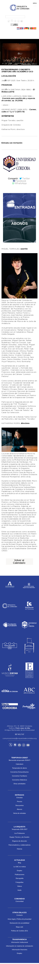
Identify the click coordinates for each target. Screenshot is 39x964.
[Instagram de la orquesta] (18, 21)
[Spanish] (35, 28)
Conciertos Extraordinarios (19, 772)
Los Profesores (19, 833)
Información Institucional (19, 942)
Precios (19, 801)
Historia (19, 849)
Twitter (26, 179)
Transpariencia (19, 939)
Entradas (19, 797)
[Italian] (29, 28)
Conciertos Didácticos (19, 780)
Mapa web (19, 927)
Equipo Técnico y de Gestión (19, 837)
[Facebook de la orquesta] (15, 21)
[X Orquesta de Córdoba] (10, 745)
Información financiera (19, 949)
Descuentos (19, 805)
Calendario (19, 764)
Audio (19, 890)
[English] (21, 28)
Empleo (19, 870)
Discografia (19, 878)
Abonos (19, 809)
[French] (23, 28)
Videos (19, 886)
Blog (19, 863)
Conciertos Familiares (19, 776)
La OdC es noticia (19, 866)
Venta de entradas (19, 813)
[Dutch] (18, 28)
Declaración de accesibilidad (19, 923)
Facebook (21, 181)
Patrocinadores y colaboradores (19, 845)
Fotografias (19, 882)
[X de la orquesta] (12, 21)
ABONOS (19, 223)
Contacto (19, 915)
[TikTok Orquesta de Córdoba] (15, 745)
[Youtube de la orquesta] (22, 21)
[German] (26, 28)
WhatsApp (21, 183)
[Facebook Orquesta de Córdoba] (19, 745)
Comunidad (20, 901)
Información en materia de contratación (19, 946)
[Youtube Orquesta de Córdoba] (28, 745)
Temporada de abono (19, 768)
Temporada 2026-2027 (19, 829)
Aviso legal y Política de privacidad (19, 919)
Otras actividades (19, 784)
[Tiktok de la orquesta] (8, 21)
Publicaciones (19, 874)
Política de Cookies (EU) (19, 931)
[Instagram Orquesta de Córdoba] (24, 745)
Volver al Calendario (19, 561)
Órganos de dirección (19, 841)
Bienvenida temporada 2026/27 (19, 760)
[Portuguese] (32, 28)
